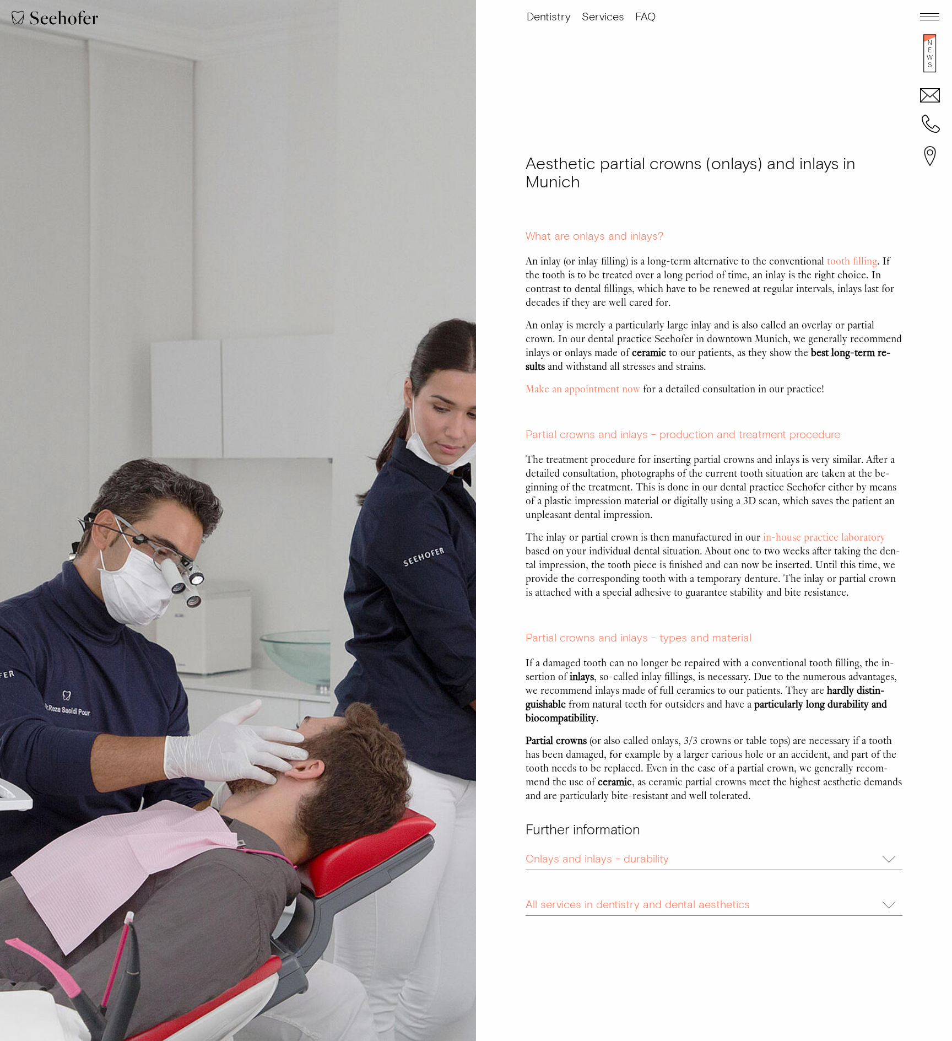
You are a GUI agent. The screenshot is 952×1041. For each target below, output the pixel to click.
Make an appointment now (584, 388)
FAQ (645, 17)
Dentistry (549, 17)
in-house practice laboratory (822, 536)
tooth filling (852, 260)
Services (603, 17)
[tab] (714, 856)
